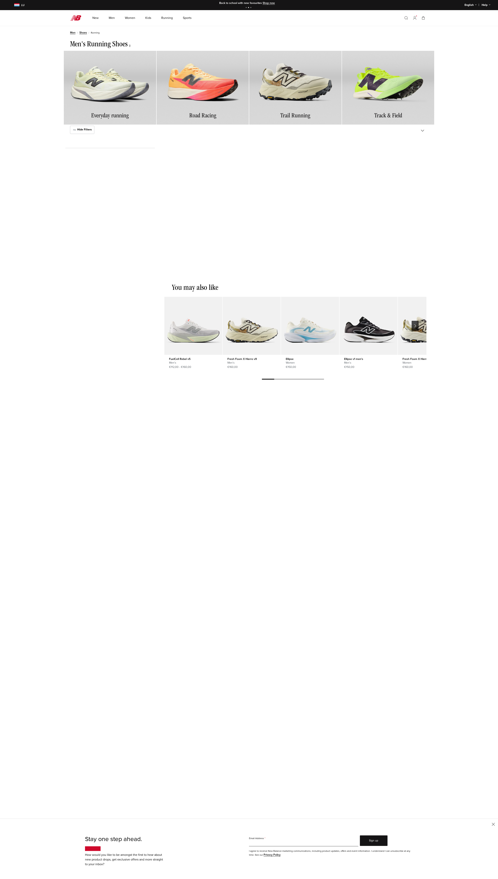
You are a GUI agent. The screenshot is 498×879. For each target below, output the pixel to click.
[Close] (493, 824)
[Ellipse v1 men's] (368, 326)
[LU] (14, 5)
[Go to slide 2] (249, 7)
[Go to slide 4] (305, 380)
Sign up (373, 840)
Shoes (83, 32)
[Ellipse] (310, 326)
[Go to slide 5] (318, 380)
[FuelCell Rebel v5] (193, 326)
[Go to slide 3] (251, 7)
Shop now (269, 3)
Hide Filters (84, 129)
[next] (415, 326)
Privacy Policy (272, 854)
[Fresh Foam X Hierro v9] (252, 326)
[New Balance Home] (77, 18)
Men (72, 32)
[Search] (406, 18)
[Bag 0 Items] (423, 17)
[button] (415, 18)
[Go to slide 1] (246, 7)
